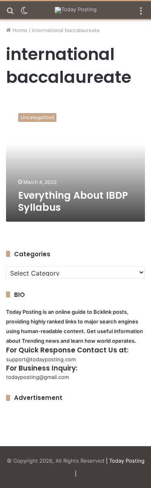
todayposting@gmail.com (37, 377)
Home (19, 30)
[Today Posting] (76, 10)
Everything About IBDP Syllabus (73, 201)
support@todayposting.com (41, 359)
